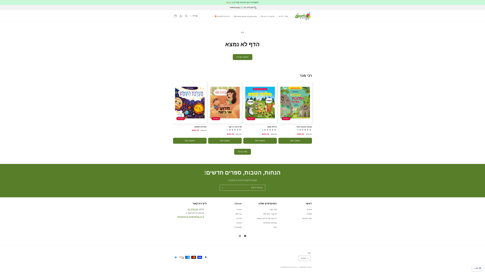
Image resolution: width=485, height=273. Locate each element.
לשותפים (238, 227)
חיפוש (309, 209)
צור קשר (238, 214)
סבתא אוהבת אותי (304, 127)
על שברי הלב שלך (270, 214)
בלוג (275, 227)
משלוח (309, 214)
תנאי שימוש (307, 218)
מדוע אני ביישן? (235, 127)
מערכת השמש (201, 127)
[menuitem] (290, 15)
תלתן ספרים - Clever (300, 267)
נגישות (239, 223)
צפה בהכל (242, 151)
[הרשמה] (222, 188)
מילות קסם (272, 127)
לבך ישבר (273, 209)
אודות (239, 209)
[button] (186, 16)
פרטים (239, 218)
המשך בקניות (243, 57)
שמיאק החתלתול (270, 223)
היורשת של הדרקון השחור (266, 218)
